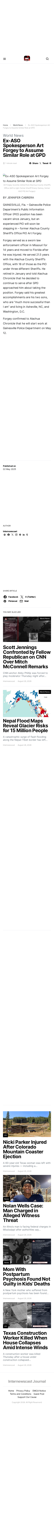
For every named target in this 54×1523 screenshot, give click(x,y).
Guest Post (39, 1394)
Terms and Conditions (20, 1394)
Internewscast (10, 531)
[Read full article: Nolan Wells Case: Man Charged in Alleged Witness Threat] (27, 1205)
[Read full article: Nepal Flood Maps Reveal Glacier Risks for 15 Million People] (27, 718)
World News (18, 125)
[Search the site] (47, 58)
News (6, 1199)
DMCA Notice (39, 1390)
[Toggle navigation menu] (4, 58)
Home (5, 125)
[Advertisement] (27, 27)
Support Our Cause (27, 1397)
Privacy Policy (23, 1390)
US (5, 1135)
